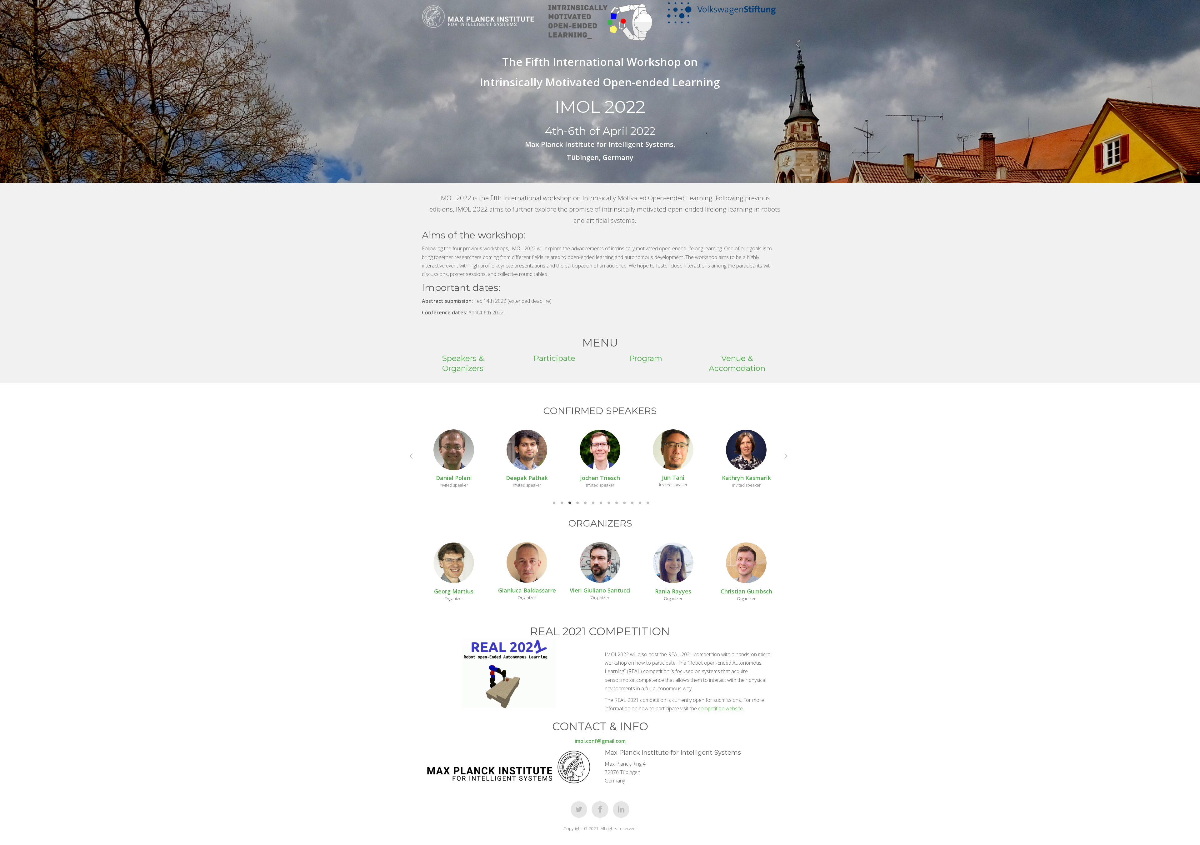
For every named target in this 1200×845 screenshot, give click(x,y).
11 (631, 503)
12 (639, 503)
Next (789, 455)
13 (647, 503)
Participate (554, 358)
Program (645, 358)
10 (623, 503)
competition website (720, 708)
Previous (414, 455)
